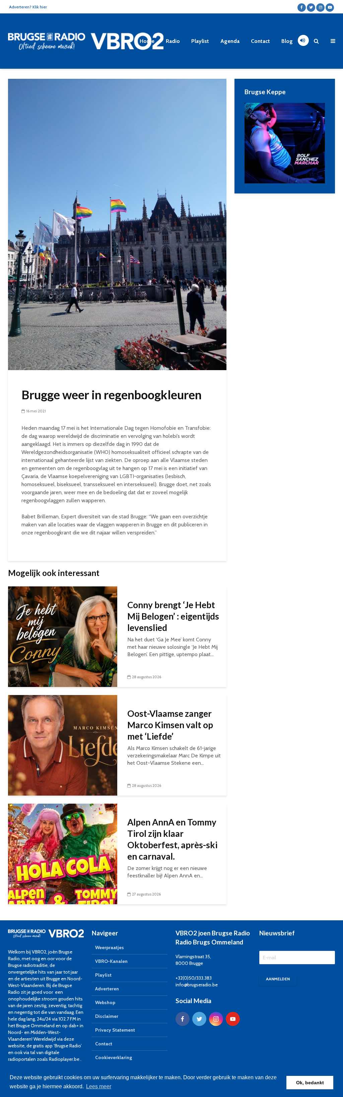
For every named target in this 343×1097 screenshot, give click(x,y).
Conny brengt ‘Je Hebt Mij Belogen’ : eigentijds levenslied (173, 616)
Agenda (229, 41)
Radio (173, 41)
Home (147, 41)
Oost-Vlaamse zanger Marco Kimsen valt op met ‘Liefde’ (170, 725)
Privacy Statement (115, 1030)
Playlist (200, 41)
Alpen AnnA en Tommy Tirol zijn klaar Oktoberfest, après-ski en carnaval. (172, 839)
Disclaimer (106, 1016)
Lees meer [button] (98, 1086)
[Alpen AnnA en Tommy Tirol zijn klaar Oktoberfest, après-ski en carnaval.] (62, 853)
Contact (260, 41)
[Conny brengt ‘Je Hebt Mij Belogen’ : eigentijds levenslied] (62, 636)
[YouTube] (233, 1019)
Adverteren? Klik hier (28, 6)
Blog (287, 41)
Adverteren (107, 989)
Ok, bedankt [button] (310, 1082)
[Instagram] (216, 1019)
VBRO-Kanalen (111, 961)
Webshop (105, 1002)
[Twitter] (199, 1019)
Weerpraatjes (109, 947)
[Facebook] (183, 1019)
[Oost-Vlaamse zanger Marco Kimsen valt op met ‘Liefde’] (62, 745)
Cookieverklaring (113, 1057)
